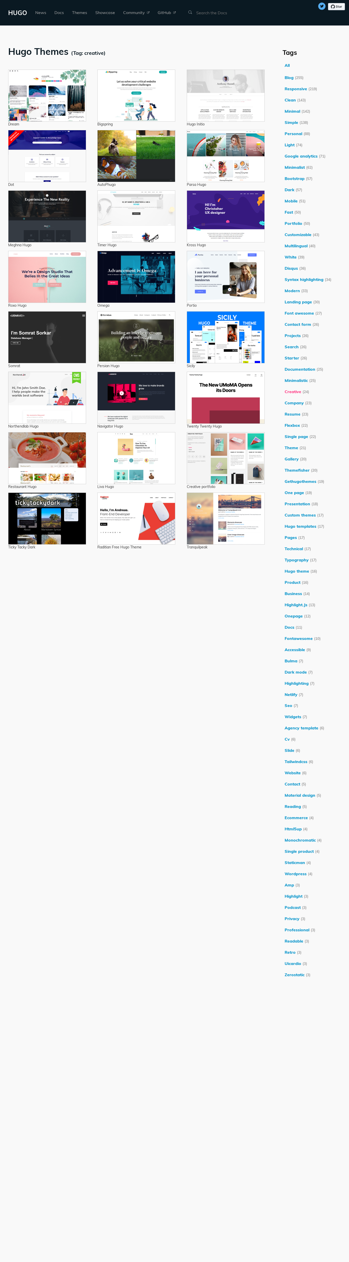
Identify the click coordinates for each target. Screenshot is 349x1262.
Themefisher (301, 470)
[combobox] (220, 12)
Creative (297, 391)
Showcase (105, 12)
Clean (295, 99)
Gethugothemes (304, 481)
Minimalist (299, 167)
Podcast (296, 907)
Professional (300, 929)
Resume (296, 414)
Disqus (295, 268)
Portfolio (297, 223)
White (295, 257)
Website (296, 772)
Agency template (304, 727)
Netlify (294, 694)
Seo (291, 705)
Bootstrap (298, 178)
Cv (290, 739)
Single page (300, 436)
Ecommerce (299, 817)
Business (297, 593)
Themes (79, 12)
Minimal (297, 111)
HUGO (17, 13)
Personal (297, 133)
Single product (302, 851)
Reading (296, 806)
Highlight (296, 896)
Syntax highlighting (308, 279)
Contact (295, 784)
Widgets (296, 716)
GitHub (165, 12)
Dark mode (299, 672)
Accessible (298, 649)
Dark (293, 189)
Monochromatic (303, 840)
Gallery (296, 458)
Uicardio (296, 963)
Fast (293, 212)
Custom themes (304, 515)
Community (134, 12)
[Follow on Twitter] (322, 7)
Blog (294, 77)
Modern (296, 290)
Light (294, 144)
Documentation (304, 369)
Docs (59, 12)
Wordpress (298, 873)
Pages (295, 537)
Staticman (298, 862)
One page (298, 492)
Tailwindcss (299, 761)
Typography (301, 559)
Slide (292, 750)
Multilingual (300, 245)
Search (296, 346)
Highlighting (300, 683)
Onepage (298, 616)
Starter (296, 357)
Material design (303, 795)
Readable (297, 941)
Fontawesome (303, 638)
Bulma (294, 660)
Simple (296, 122)
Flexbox (296, 425)
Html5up (296, 828)
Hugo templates (304, 526)
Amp (292, 884)
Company (298, 402)
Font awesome (303, 313)
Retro (293, 952)
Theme (295, 447)
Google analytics (305, 156)
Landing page (302, 301)
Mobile (295, 200)
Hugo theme (301, 571)
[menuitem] (40, 13)
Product (296, 582)
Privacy (295, 918)
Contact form (302, 324)
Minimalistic (300, 380)
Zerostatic (297, 974)
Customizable (302, 234)
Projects (297, 335)
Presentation (301, 503)
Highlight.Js (300, 604)
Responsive (301, 88)
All (287, 65)
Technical (298, 548)
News (40, 12)
